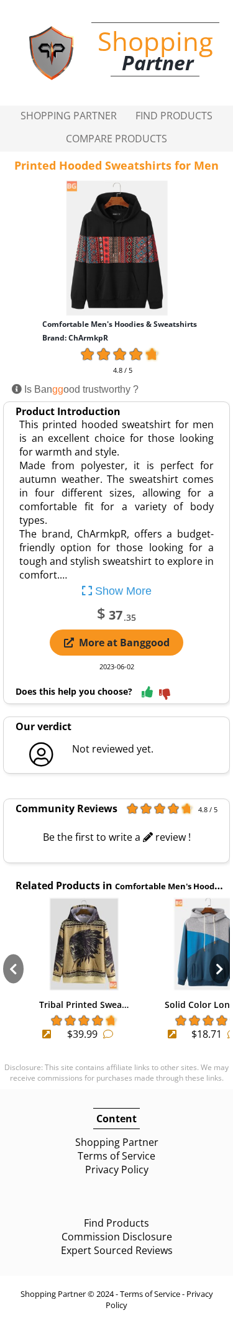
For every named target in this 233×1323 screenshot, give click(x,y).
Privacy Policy (116, 1169)
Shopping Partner (69, 115)
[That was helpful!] (147, 692)
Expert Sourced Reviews (117, 1250)
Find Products (173, 115)
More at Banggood (124, 642)
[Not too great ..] (164, 695)
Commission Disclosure (117, 1236)
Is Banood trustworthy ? (80, 389)
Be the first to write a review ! (117, 837)
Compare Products (116, 138)
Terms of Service (116, 1156)
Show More (122, 591)
